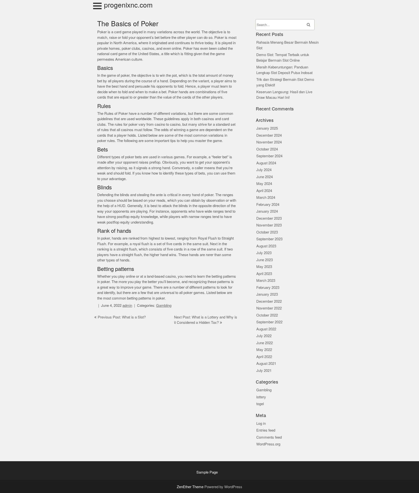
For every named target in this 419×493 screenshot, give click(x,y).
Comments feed (269, 437)
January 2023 (267, 294)
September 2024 (269, 156)
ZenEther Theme (190, 487)
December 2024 (269, 135)
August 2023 (266, 246)
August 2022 (266, 329)
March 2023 (265, 280)
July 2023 (264, 253)
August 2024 (266, 163)
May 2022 (264, 349)
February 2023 (267, 287)
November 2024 (269, 142)
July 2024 (264, 169)
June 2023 (264, 260)
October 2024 (267, 149)
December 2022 (269, 301)
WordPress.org (268, 444)
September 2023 (269, 239)
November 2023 (269, 225)
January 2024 (267, 211)
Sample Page (207, 472)
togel (260, 403)
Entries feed (265, 430)
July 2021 (264, 370)
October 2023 (267, 232)
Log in (261, 423)
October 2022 (267, 315)
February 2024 (267, 204)
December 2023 (269, 218)
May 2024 (264, 183)
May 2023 (264, 266)
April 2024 (264, 190)
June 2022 (264, 343)
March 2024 (265, 197)
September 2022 (269, 322)
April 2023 (264, 273)
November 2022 (269, 308)
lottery (261, 397)
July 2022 (264, 336)
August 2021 (266, 363)
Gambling (163, 305)
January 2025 (267, 128)
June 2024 (264, 177)
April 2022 (264, 356)
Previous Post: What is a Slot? (122, 317)
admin (127, 305)
